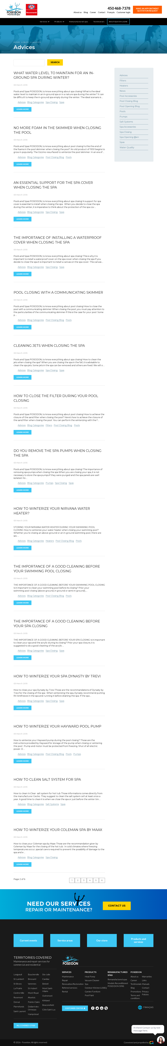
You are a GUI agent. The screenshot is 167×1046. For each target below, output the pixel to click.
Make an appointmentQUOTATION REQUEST (147, 9)
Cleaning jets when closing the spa (49, 346)
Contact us (117, 905)
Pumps (49, 483)
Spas (61, 102)
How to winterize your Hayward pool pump (57, 726)
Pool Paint (89, 995)
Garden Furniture (92, 991)
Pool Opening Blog (130, 106)
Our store (102, 940)
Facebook (92, 1008)
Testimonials (99, 22)
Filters (49, 425)
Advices (22, 102)
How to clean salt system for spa (47, 779)
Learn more (22, 109)
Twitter (97, 1008)
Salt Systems (52, 804)
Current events (28, 940)
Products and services (138, 940)
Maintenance (68, 976)
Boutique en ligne (118, 22)
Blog (86, 12)
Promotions (136, 991)
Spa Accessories (128, 127)
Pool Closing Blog (55, 157)
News (122, 91)
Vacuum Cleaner (92, 980)
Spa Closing (52, 102)
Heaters (50, 541)
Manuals (145, 984)
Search (55, 62)
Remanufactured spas (78, 22)
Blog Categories (35, 102)
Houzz (106, 1008)
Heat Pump (90, 976)
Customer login (123, 12)
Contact (101, 12)
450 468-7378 (119, 8)
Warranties (147, 976)
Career (93, 12)
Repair (65, 980)
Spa (86, 984)
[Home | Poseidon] (14, 8)
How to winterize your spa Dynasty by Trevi (57, 676)
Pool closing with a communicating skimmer (58, 292)
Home (17, 42)
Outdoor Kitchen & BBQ (96, 987)
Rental (65, 991)
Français (111, 12)
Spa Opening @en (129, 137)
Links (144, 980)
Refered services (69, 987)
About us (78, 12)
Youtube (101, 1008)
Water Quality (127, 147)
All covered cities (26, 1025)
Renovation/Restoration (73, 984)
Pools (68, 157)
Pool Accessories (128, 96)
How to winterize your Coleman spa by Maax (58, 830)
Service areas (65, 940)
